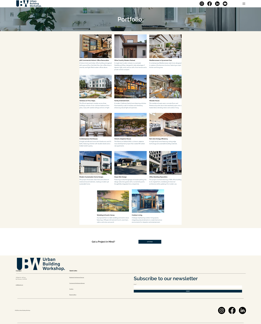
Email (135, 284)
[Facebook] (209, 3)
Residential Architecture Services (76, 277)
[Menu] (244, 3)
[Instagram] (202, 3)
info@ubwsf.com (19, 285)
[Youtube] (225, 3)
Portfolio (71, 289)
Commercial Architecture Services (77, 283)
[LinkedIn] (217, 3)
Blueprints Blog (72, 294)
